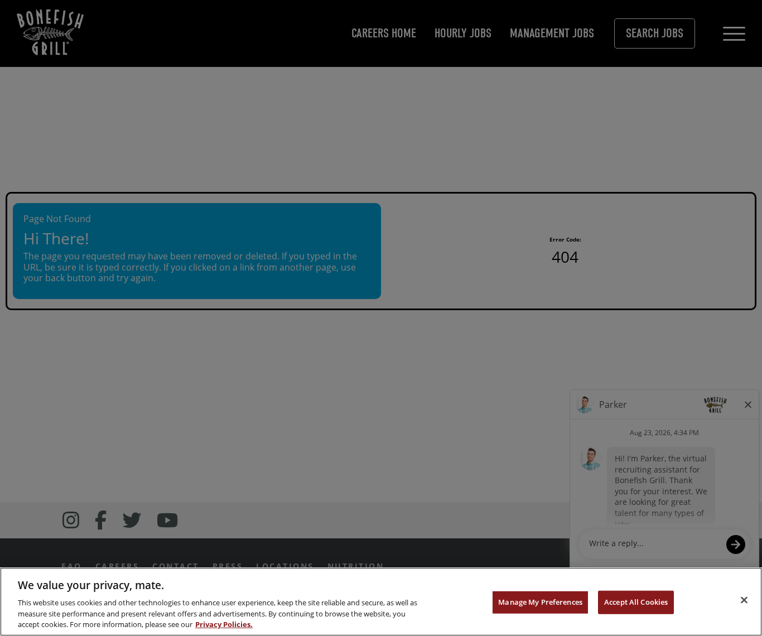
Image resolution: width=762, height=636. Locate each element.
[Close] (744, 600)
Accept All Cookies (636, 602)
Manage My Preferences (540, 602)
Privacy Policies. (224, 624)
